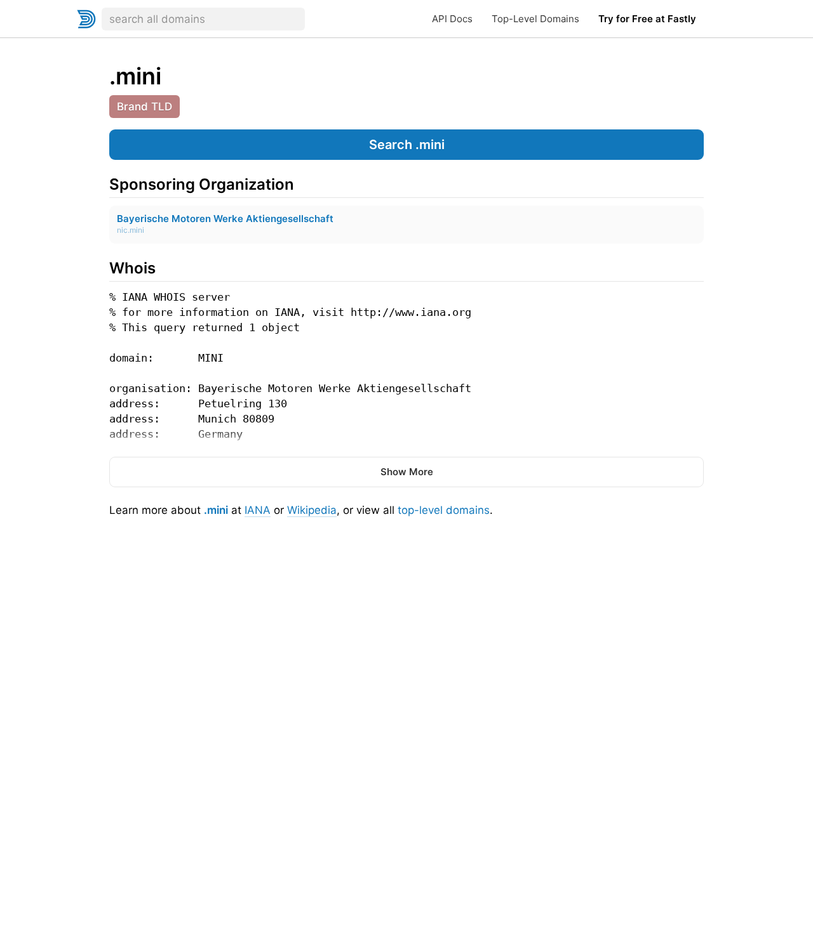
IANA (258, 510)
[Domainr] (86, 19)
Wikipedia (312, 510)
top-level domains (444, 510)
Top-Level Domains (535, 19)
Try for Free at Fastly (647, 19)
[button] (406, 144)
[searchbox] (203, 19)
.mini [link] (135, 76)
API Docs (452, 19)
